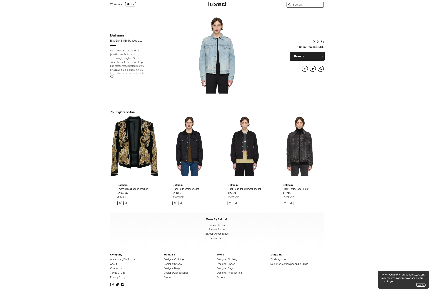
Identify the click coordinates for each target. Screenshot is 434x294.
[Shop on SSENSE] (189, 146)
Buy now (299, 56)
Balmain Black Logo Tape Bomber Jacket (230, 203)
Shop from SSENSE (311, 47)
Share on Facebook (305, 67)
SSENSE (179, 197)
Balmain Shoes (217, 229)
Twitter (117, 284)
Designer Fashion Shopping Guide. (289, 264)
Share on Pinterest (320, 67)
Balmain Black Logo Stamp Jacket (175, 203)
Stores (168, 277)
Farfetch (124, 197)
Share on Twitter (312, 67)
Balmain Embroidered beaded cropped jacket (120, 203)
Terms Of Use (117, 273)
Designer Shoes (173, 264)
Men (129, 4)
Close (421, 285)
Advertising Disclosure (122, 259)
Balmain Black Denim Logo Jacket (285, 203)
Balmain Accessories (217, 234)
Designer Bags (172, 268)
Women (115, 4)
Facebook (122, 284)
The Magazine (278, 259)
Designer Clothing (174, 259)
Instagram (112, 284)
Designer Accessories (176, 273)
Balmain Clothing (217, 225)
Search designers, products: (290, 5)
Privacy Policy (117, 277)
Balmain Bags (217, 238)
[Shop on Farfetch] (134, 146)
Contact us (116, 268)
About (113, 264)
